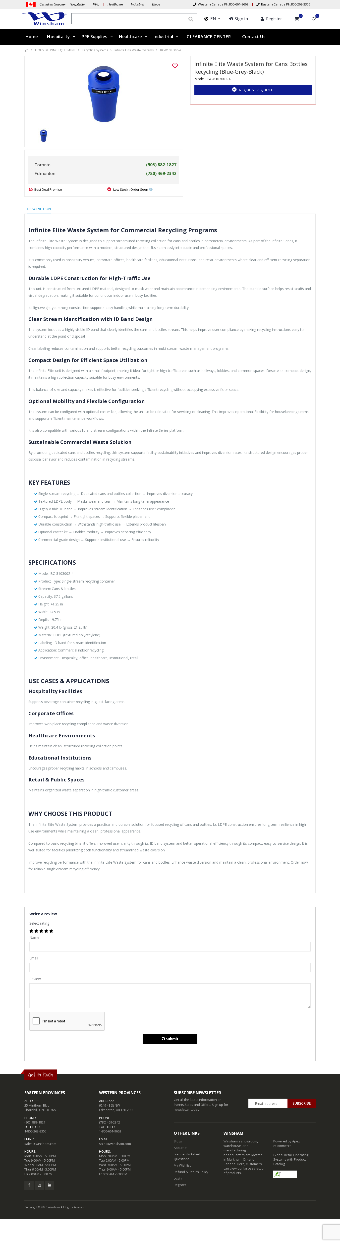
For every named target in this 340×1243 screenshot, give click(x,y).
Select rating (39, 923)
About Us (180, 1147)
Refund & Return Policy (191, 1172)
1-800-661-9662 (110, 1131)
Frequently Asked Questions (187, 1156)
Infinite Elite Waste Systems (134, 50)
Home (31, 36)
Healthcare (115, 4)
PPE (96, 4)
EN (212, 18)
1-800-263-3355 (35, 1131)
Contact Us (254, 36)
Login (178, 1178)
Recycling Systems (95, 50)
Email (33, 958)
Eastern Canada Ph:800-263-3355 (285, 4)
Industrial (137, 4)
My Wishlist (182, 1165)
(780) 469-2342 (109, 1122)
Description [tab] (39, 209)
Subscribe (301, 1103)
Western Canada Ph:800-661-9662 (222, 4)
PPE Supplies (94, 36)
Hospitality (58, 36)
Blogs (156, 4)
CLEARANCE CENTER (209, 37)
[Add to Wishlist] (175, 66)
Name (34, 937)
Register (180, 1185)
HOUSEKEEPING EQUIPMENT (55, 50)
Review (35, 978)
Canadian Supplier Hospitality (62, 4)
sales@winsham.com (40, 1143)
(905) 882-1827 (34, 1122)
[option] (103, 94)
